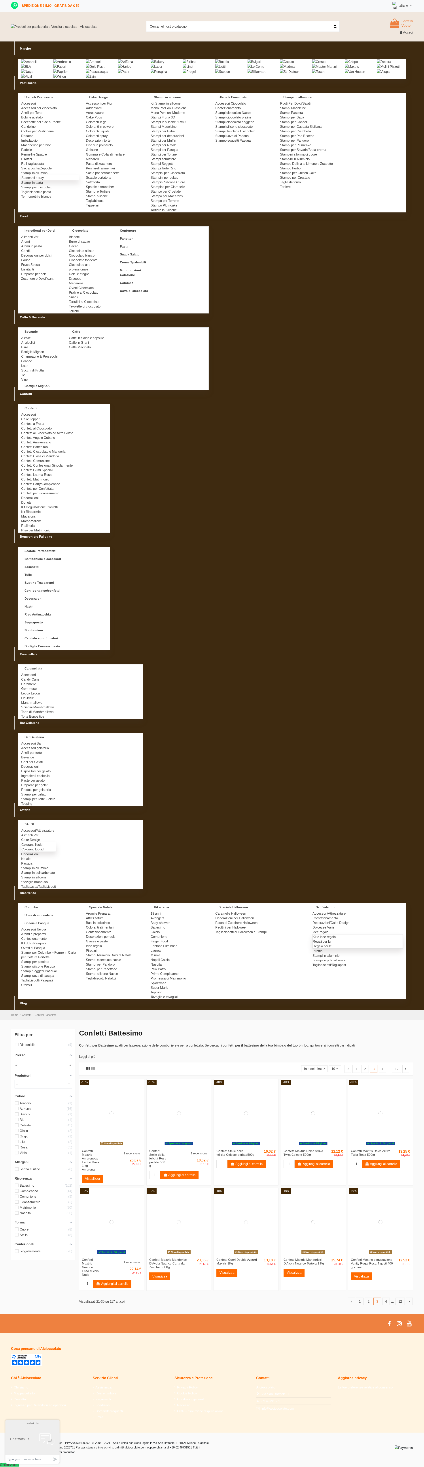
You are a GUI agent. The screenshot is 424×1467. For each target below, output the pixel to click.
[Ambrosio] (62, 61)
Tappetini (92, 205)
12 (396, 1069)
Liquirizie (27, 698)
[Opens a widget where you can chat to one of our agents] (32, 1441)
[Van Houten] (355, 71)
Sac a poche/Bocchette (102, 173)
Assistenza (103, 1387)
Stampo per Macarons (167, 196)
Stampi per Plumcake (295, 145)
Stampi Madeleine (163, 126)
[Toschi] (318, 71)
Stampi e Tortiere (98, 191)
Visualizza (92, 1178)
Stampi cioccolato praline (233, 117)
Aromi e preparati (33, 934)
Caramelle (28, 684)
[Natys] (27, 71)
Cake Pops (94, 117)
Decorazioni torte (98, 140)
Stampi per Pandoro (294, 140)
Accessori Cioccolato (230, 103)
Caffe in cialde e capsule (86, 338)
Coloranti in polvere (100, 126)
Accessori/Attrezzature (37, 830)
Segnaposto (34, 622)
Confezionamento (228, 108)
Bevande (31, 331)
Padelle (26, 150)
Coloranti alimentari (100, 927)
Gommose (29, 688)
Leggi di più (87, 1056)
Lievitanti (27, 269)
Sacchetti (32, 566)
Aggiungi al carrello (181, 1175)
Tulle (28, 574)
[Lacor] (156, 66)
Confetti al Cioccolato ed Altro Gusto (47, 433)
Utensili (26, 985)
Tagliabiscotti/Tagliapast (329, 965)
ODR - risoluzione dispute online (200, 1411)
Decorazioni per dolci (36, 255)
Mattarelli (92, 159)
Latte (24, 366)
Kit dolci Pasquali (33, 943)
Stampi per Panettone (101, 969)
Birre (24, 347)
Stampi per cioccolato (36, 187)
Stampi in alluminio (297, 97)
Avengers (158, 918)
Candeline (28, 126)
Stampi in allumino (34, 173)
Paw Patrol (158, 969)
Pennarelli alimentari (100, 168)
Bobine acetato (32, 117)
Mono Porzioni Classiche (169, 108)
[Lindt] (188, 66)
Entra (99, 1417)
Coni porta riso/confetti (42, 590)
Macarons (76, 283)
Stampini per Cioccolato (168, 173)
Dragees (75, 278)
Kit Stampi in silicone (165, 103)
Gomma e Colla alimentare (105, 154)
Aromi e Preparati (98, 913)
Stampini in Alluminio (295, 159)
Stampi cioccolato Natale (233, 112)
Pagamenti (103, 1399)
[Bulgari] (254, 61)
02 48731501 (270, 1401)
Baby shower (160, 923)
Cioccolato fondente (83, 260)
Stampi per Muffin (163, 140)
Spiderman (158, 983)
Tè (23, 375)
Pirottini (26, 159)
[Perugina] (159, 71)
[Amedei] (93, 61)
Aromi (25, 241)
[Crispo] (351, 61)
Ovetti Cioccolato (81, 288)
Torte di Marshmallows (37, 712)
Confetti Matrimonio (35, 479)
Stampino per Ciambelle (168, 187)
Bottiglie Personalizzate (42, 646)
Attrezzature (95, 112)
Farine (25, 260)
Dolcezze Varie (323, 927)
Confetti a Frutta (32, 424)
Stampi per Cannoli (293, 122)
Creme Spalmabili (133, 262)
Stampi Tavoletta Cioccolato (235, 131)
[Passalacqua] (97, 71)
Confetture (128, 230)
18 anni (156, 913)
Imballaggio (29, 140)
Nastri (29, 606)
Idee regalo (94, 946)
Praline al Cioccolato (83, 292)
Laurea (156, 950)
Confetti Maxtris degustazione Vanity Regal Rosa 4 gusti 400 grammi (372, 1263)
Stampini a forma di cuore (298, 154)
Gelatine (92, 150)
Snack (73, 297)
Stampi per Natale (163, 145)
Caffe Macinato (80, 347)
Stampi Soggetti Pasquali (39, 971)
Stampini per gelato (164, 177)
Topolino (156, 992)
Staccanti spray (32, 178)
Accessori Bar (31, 743)
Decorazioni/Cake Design (330, 923)
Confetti (31, 408)
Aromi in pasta (31, 246)
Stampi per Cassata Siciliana (301, 126)
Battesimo (158, 927)
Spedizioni (102, 1405)
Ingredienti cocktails (35, 776)
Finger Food (159, 941)
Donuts (26, 502)
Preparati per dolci (34, 274)
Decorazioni (29, 498)
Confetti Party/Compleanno (40, 484)
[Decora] (384, 61)
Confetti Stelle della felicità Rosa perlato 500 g (157, 1158)
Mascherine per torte (36, 145)
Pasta (124, 246)
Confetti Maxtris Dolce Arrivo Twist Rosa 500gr (370, 1152)
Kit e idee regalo (324, 937)
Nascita (156, 964)
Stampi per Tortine (164, 154)
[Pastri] (124, 71)
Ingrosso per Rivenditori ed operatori (40, 1405)
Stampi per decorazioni (167, 136)
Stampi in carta (32, 182)
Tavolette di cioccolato (84, 306)
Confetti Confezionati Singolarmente (47, 465)
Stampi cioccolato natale (103, 960)
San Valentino (326, 907)
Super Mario (159, 987)
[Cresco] (319, 61)
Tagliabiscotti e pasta (36, 192)
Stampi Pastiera (291, 112)
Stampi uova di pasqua (37, 975)
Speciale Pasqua (37, 923)
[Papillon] (60, 71)
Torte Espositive (32, 716)
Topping (26, 803)
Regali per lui (322, 941)
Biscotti (74, 237)
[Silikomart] (256, 71)
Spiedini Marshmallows (38, 707)
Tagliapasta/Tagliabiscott (38, 886)
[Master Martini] (324, 66)
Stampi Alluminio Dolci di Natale (108, 955)
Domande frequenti (109, 1411)
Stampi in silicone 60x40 (168, 122)
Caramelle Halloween (230, 913)
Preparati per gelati (34, 785)
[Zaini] (91, 76)
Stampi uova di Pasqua (232, 136)
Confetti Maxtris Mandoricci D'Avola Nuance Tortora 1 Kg (304, 1261)
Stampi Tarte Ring (163, 168)
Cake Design (98, 97)
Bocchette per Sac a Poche (41, 122)
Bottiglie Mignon (32, 352)
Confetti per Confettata (37, 488)
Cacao (73, 246)
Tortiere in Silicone (164, 210)
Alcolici (26, 338)
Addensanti (94, 108)
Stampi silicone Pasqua (38, 966)
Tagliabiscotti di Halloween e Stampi (241, 932)
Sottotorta (93, 182)
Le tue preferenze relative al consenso (365, 1387)
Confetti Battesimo (34, 447)
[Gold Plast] (95, 66)
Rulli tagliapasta (32, 163)
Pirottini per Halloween (231, 927)
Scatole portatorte (98, 177)
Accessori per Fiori (99, 103)
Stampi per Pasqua (164, 150)
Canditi (26, 251)
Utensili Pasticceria (39, 97)
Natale (25, 859)
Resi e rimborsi (106, 1393)
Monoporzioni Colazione (130, 272)
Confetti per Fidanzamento (40, 493)
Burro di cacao (79, 241)
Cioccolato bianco (82, 255)
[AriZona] (125, 61)
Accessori (28, 103)
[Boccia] (222, 61)
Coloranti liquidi (32, 844)
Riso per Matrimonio (35, 530)
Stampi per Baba (292, 117)
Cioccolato (80, 230)
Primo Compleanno (164, 973)
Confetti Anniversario (36, 442)
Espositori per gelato (36, 771)
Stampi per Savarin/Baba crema (303, 150)
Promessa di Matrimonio (168, 978)
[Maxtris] (352, 66)
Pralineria (28, 525)
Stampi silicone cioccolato (234, 126)
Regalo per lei (322, 946)
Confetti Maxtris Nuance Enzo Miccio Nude (90, 1267)
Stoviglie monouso (34, 882)
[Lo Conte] (256, 66)
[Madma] (287, 66)
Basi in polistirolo (98, 923)
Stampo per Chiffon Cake (298, 173)
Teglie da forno (290, 182)
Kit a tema (161, 907)
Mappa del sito (24, 1393)
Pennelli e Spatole (34, 154)
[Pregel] (189, 71)
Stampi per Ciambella (295, 131)
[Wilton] (59, 76)
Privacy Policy (187, 1387)
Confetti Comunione (35, 461)
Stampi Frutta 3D (163, 117)
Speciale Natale (100, 907)
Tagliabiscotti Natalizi (101, 978)
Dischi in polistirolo (99, 145)
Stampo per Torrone (165, 201)
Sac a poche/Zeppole (36, 168)
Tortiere (285, 187)
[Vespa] (383, 71)
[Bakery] (158, 61)
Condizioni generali (190, 1399)
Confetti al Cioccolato (36, 428)
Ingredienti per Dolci (40, 230)
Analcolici (28, 342)
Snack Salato (130, 254)
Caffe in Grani (79, 342)
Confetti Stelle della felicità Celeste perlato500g (235, 1152)
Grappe (26, 361)
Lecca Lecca (30, 693)
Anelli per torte (31, 752)
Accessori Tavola (33, 929)
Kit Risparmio (31, 512)
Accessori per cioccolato (39, 108)
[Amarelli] (28, 61)
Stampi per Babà (163, 131)
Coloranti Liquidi (97, 131)
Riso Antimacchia (38, 614)
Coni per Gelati (32, 762)
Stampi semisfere (163, 159)
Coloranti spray (97, 136)
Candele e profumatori (41, 638)
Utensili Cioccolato (233, 97)
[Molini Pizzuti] (388, 66)
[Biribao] (189, 61)
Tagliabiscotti (95, 201)
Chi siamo (21, 1387)
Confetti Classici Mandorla (40, 456)
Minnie (155, 955)
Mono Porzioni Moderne (168, 112)
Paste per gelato (33, 780)
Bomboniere (34, 630)
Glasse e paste (97, 941)
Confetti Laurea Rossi (36, 474)
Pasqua (26, 863)
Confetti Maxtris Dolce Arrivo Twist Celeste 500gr (303, 1152)
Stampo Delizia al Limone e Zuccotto (306, 163)
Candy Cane (30, 679)
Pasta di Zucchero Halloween (236, 923)
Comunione (159, 936)
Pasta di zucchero (99, 163)
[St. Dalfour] (289, 71)
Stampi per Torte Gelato (38, 799)
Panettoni (127, 238)
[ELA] (26, 66)
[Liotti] (220, 66)
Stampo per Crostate (166, 191)
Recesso (183, 1405)
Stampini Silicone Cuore (168, 182)
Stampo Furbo (290, 168)
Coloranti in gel (96, 122)
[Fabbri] (59, 66)
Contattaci (21, 1399)
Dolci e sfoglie (79, 274)
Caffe (76, 331)
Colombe (126, 283)
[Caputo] (287, 61)
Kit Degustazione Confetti (39, 507)
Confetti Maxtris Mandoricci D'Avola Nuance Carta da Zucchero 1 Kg (168, 1263)
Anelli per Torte (31, 112)
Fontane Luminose (164, 946)
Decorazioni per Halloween (234, 918)
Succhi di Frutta (32, 370)
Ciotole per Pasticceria (37, 131)
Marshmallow (31, 521)
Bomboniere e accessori (43, 559)
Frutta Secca (30, 264)
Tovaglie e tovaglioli (164, 997)
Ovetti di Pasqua (33, 948)
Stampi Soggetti (162, 163)
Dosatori (27, 136)
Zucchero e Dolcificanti (37, 278)
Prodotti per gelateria (36, 790)
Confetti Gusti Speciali (37, 470)
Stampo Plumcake (164, 205)
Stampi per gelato (33, 794)
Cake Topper (30, 419)
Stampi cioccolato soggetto (234, 122)
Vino (24, 379)
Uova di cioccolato (134, 291)
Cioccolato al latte (81, 251)
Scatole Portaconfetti (40, 551)
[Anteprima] (111, 1145)
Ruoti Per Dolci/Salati (295, 103)
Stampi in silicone (167, 97)
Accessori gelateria (35, 748)
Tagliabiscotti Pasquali (37, 980)
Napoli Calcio (160, 960)
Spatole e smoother (100, 187)
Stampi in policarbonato (38, 872)
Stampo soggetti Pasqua (233, 140)
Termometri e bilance (36, 196)
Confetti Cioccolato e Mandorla (43, 451)
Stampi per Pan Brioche (297, 136)
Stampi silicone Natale (102, 973)
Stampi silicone (97, 196)
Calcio (155, 932)
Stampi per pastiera (35, 962)
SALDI (29, 824)
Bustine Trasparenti (39, 582)
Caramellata (33, 668)
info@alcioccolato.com (277, 1408)
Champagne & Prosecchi (39, 356)
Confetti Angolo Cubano (38, 437)
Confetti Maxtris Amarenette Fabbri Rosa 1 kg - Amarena (90, 1160)
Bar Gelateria (34, 737)
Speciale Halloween (233, 907)
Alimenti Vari (30, 237)
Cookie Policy (187, 1393)
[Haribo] (124, 66)
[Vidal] (26, 76)
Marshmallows (31, 702)
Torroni (74, 311)
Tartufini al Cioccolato (84, 302)
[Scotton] (222, 71)
